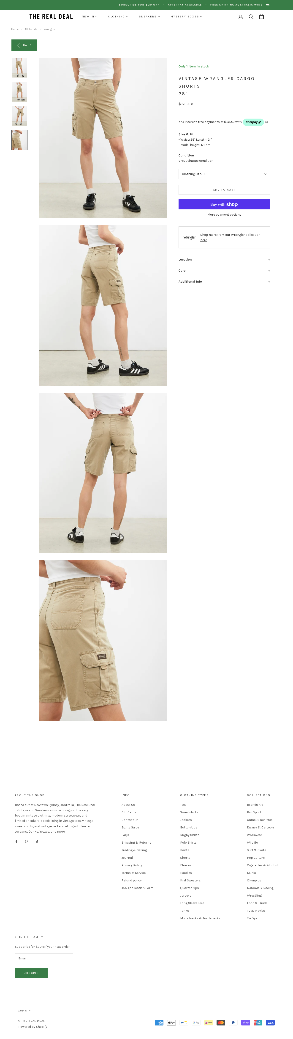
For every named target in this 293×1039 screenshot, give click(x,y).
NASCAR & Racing (260, 888)
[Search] (251, 16)
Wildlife (252, 843)
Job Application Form (137, 888)
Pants (184, 850)
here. (203, 240)
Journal (127, 858)
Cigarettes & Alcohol (262, 865)
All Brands (31, 29)
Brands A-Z (255, 805)
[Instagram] (26, 841)
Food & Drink (257, 903)
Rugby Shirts (189, 835)
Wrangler (49, 29)
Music (251, 873)
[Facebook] (16, 841)
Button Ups (188, 827)
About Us (128, 805)
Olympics (254, 880)
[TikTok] (37, 841)
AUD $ (22, 1010)
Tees (183, 805)
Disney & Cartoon (260, 827)
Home (15, 29)
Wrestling (254, 895)
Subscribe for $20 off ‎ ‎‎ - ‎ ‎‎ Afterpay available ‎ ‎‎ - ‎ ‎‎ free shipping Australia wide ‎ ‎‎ (199, 4)
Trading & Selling (134, 850)
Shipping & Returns (136, 843)
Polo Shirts (188, 843)
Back (27, 45)
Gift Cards (129, 812)
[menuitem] (89, 16)
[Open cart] (261, 16)
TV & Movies (256, 911)
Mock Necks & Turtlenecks (200, 918)
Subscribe (31, 973)
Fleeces (185, 865)
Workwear (254, 835)
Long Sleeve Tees (192, 903)
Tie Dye (252, 918)
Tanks (184, 911)
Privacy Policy (132, 865)
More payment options (224, 215)
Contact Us (130, 820)
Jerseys (185, 895)
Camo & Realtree (259, 820)
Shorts (185, 858)
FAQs (125, 835)
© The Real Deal (31, 1020)
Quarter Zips (189, 888)
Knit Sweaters (190, 880)
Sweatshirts (189, 812)
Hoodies (186, 873)
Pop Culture (256, 858)
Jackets (186, 820)
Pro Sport (254, 812)
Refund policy (132, 880)
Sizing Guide (130, 827)
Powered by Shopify (32, 1027)
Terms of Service (134, 873)
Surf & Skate (256, 850)
